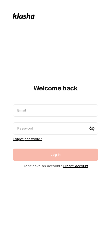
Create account (75, 166)
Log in (56, 154)
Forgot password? (27, 139)
